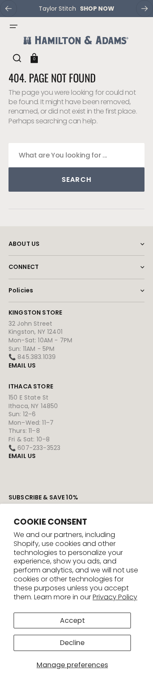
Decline (72, 643)
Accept (72, 620)
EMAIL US (22, 365)
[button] (13, 26)
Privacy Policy (115, 597)
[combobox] (76, 155)
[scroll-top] (134, 667)
